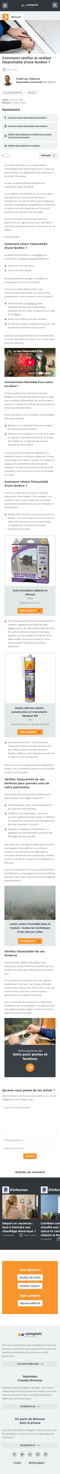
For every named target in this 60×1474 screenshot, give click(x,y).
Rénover (32, 92)
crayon (7, 463)
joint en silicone (29, 258)
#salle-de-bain (30, 1277)
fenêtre (40, 255)
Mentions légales (36, 1463)
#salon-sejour (30, 1286)
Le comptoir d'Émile (12, 92)
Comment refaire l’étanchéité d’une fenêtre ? (26, 126)
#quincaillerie (30, 1303)
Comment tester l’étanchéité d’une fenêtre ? (25, 118)
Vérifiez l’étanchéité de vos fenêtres (22, 146)
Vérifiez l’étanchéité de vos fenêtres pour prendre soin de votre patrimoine (28, 136)
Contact (17, 1463)
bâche (17, 314)
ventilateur (31, 303)
